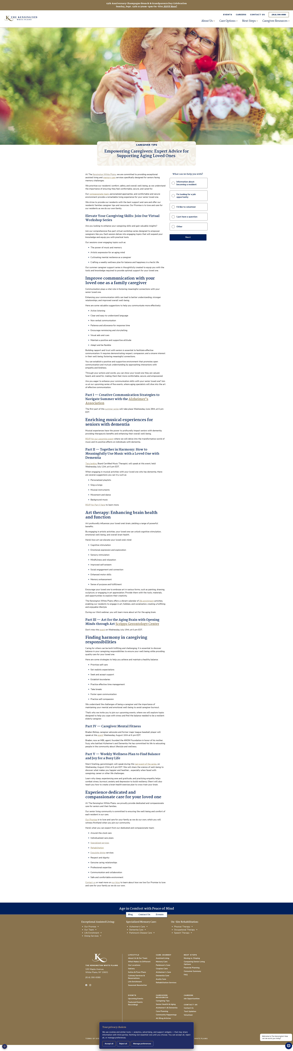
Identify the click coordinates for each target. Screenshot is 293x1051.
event (102, 629)
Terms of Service (94, 1039)
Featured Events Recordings (135, 1003)
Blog (130, 914)
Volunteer (188, 1015)
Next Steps (249, 21)
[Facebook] (86, 985)
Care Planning (162, 1011)
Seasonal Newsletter (137, 985)
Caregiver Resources (274, 21)
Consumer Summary (192, 971)
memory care (109, 177)
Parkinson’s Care (163, 965)
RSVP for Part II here (95, 504)
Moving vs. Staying (192, 958)
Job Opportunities (192, 998)
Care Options (227, 21)
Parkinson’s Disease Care (140, 932)
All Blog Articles (163, 1018)
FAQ (186, 974)
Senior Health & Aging (166, 1004)
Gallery (131, 968)
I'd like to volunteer (186, 207)
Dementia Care (136, 929)
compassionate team (99, 194)
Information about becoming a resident (186, 183)
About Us (207, 21)
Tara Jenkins (91, 463)
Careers (241, 14)
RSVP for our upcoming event (99, 438)
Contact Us (257, 14)
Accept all (109, 1044)
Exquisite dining (98, 852)
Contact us (90, 882)
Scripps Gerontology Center (137, 624)
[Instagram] (90, 985)
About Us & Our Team (137, 958)
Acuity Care (161, 979)
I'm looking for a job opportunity (186, 195)
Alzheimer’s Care (137, 926)
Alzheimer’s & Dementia (166, 1007)
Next (188, 237)
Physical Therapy (182, 926)
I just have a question (186, 216)
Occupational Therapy (184, 929)
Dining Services (91, 936)
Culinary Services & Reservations (136, 976)
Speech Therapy (181, 932)
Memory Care (161, 961)
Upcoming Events (135, 998)
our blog (116, 882)
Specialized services (100, 842)
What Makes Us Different (139, 961)
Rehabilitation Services (166, 982)
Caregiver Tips (146, 144)
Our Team (89, 929)
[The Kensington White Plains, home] (39, 18)
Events (227, 14)
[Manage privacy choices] (4, 1046)
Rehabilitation (97, 847)
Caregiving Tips (163, 1001)
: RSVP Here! (170, 6)
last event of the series (146, 764)
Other (179, 226)
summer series (112, 409)
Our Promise (91, 819)
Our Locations (134, 965)
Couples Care (162, 968)
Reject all (123, 1044)
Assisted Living (162, 958)
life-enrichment (146, 600)
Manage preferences (142, 1044)
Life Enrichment (91, 932)
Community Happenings (166, 1014)
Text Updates (190, 1011)
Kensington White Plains (104, 174)
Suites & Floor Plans (137, 972)
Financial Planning (191, 967)
